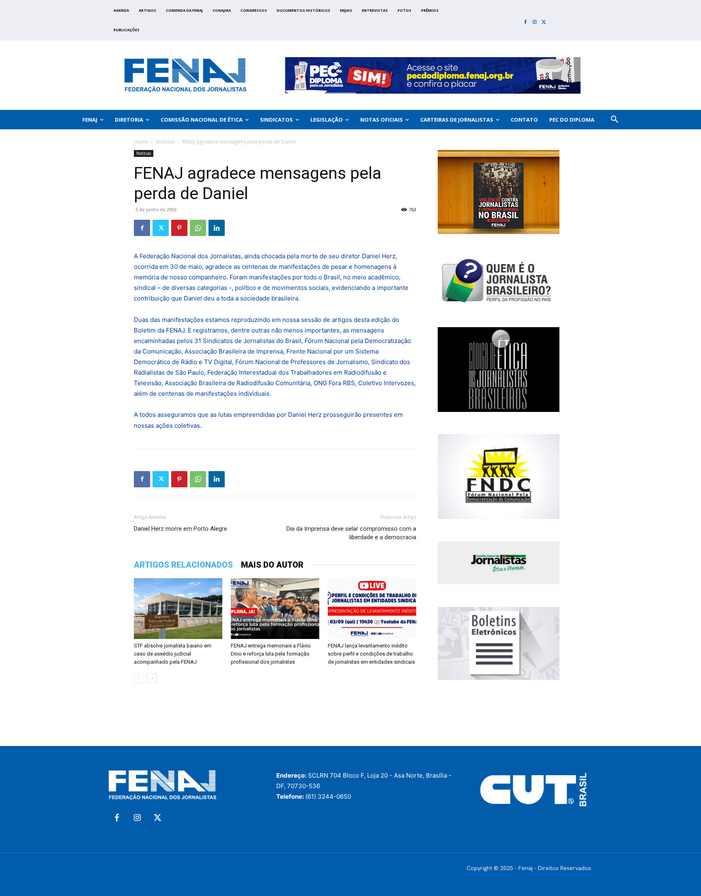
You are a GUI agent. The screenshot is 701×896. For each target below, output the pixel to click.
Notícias (165, 141)
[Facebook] (525, 22)
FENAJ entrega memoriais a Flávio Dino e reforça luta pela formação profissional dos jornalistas (271, 654)
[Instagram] (535, 22)
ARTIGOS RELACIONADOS (183, 565)
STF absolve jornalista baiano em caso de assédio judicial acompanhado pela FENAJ (172, 654)
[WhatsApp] (198, 228)
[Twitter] (543, 22)
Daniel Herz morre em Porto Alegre (180, 528)
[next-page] (152, 678)
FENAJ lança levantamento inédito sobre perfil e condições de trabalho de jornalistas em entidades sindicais (371, 654)
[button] (614, 119)
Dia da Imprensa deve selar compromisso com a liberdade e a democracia (351, 533)
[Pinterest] (179, 228)
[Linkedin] (217, 228)
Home (141, 141)
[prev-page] (139, 678)
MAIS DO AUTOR (272, 565)
